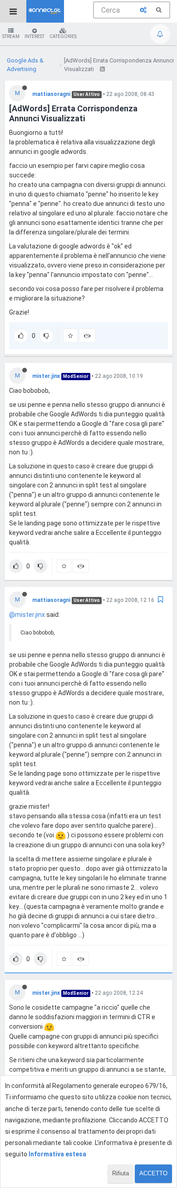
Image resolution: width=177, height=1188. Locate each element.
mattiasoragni (51, 94)
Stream (11, 36)
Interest (34, 36)
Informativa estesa (57, 1154)
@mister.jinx (27, 614)
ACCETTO (153, 1173)
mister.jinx (46, 376)
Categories (63, 36)
